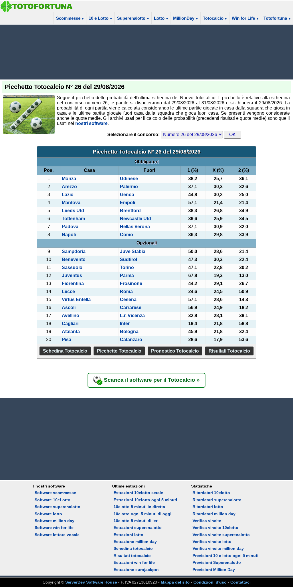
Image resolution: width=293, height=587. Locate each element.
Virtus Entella (76, 299)
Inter (125, 323)
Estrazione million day (135, 541)
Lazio (68, 194)
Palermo (129, 186)
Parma (127, 275)
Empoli (127, 202)
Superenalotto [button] (131, 18)
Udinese (129, 178)
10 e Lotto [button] (98, 18)
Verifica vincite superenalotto (221, 534)
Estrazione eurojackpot (136, 569)
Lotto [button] (159, 18)
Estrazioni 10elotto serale (138, 492)
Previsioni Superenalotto (217, 562)
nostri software (91, 123)
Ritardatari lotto (208, 506)
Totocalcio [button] (213, 18)
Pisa (66, 339)
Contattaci (240, 582)
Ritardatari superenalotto (217, 500)
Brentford (130, 210)
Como (126, 234)
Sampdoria (74, 251)
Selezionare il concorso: (134, 134)
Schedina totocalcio (133, 548)
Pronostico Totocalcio (175, 351)
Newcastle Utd (135, 218)
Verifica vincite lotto (212, 541)
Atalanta (71, 331)
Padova (70, 226)
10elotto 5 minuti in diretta (139, 506)
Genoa (127, 194)
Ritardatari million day (214, 514)
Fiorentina (73, 283)
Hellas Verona (135, 226)
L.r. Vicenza (132, 315)
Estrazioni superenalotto (138, 527)
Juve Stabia (132, 251)
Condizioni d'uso (210, 582)
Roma (126, 291)
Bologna (129, 331)
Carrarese (130, 307)
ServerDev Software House (91, 582)
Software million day (54, 520)
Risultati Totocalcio (229, 351)
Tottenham (73, 218)
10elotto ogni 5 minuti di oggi (142, 514)
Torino (127, 267)
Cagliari (70, 323)
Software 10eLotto (52, 500)
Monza (69, 178)
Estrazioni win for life (134, 562)
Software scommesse (55, 492)
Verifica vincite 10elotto (215, 527)
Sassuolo (72, 267)
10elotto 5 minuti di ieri (136, 520)
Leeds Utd (73, 210)
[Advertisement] (146, 51)
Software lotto (48, 514)
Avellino (70, 315)
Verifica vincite (207, 520)
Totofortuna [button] (275, 18)
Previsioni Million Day (214, 569)
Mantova (71, 202)
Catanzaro (131, 339)
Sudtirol (128, 259)
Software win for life (54, 527)
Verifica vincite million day (218, 548)
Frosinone (131, 283)
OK (232, 134)
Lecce (68, 291)
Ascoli (69, 307)
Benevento (74, 259)
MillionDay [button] (183, 18)
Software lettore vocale (57, 534)
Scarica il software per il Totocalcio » (151, 380)
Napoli (69, 234)
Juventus (72, 275)
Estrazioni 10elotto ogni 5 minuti (145, 500)
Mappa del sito (175, 582)
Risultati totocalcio (132, 555)
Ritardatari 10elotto (211, 492)
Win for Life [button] (243, 18)
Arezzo (69, 186)
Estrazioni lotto (128, 534)
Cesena (128, 299)
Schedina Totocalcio (65, 351)
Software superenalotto (57, 506)
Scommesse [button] (68, 18)
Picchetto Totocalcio (119, 351)
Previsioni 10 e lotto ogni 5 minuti (225, 555)
